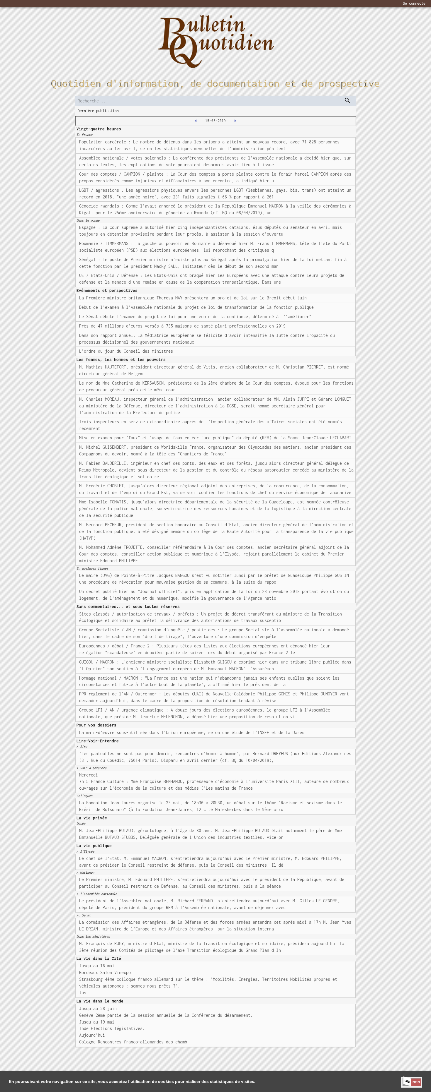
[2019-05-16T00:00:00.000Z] (235, 120)
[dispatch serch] (347, 100)
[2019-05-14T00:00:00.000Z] (195, 120)
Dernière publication (98, 111)
